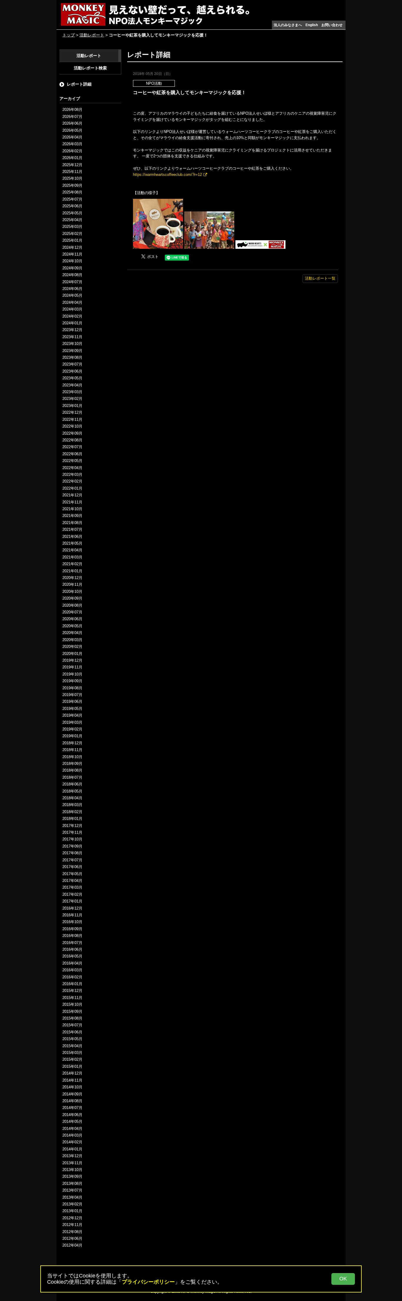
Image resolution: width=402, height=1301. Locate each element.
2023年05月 (72, 378)
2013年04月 (72, 1197)
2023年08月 (72, 357)
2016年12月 (72, 908)
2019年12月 (72, 660)
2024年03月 (72, 309)
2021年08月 (72, 523)
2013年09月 (72, 1176)
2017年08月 (72, 853)
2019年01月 (72, 736)
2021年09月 (72, 515)
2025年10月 (72, 178)
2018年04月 (72, 798)
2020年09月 (72, 598)
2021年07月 (72, 529)
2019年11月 (72, 667)
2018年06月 (72, 784)
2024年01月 (72, 323)
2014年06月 (72, 1114)
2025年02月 (72, 233)
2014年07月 (72, 1107)
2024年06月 (72, 288)
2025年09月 (72, 185)
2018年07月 (72, 777)
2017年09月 (72, 846)
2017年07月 (72, 860)
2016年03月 (72, 970)
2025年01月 (72, 240)
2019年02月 (72, 729)
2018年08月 (72, 770)
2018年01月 (72, 818)
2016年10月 (72, 922)
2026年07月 (72, 116)
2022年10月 (72, 426)
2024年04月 (72, 302)
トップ (68, 35)
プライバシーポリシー (148, 1282)
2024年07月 (72, 282)
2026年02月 (72, 151)
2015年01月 (72, 1066)
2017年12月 (72, 825)
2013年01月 (72, 1211)
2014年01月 (72, 1149)
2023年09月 (72, 350)
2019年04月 (72, 715)
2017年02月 (72, 894)
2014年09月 (72, 1094)
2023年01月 (72, 405)
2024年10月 (72, 261)
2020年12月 (72, 578)
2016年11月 (72, 915)
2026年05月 (72, 130)
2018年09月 (72, 763)
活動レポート (91, 35)
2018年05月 (72, 791)
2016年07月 (72, 942)
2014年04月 (72, 1128)
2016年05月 (72, 956)
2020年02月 (72, 646)
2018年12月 (72, 743)
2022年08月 (72, 440)
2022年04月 (72, 468)
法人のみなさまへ (288, 25)
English (311, 25)
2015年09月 (72, 1011)
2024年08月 (72, 275)
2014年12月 (72, 1073)
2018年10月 (72, 757)
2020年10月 (72, 591)
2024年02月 (72, 316)
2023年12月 (72, 330)
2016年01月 (72, 984)
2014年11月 (72, 1080)
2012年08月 (72, 1232)
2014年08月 (72, 1101)
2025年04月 (72, 220)
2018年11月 (72, 750)
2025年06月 (72, 206)
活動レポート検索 (90, 68)
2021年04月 (72, 550)
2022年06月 (72, 454)
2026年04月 (72, 137)
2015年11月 (72, 997)
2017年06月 (72, 867)
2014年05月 (72, 1121)
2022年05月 (72, 460)
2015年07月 (72, 1025)
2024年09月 (72, 268)
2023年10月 (72, 343)
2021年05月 (72, 543)
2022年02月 (72, 481)
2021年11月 (72, 502)
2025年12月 (72, 165)
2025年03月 (72, 226)
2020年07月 (72, 612)
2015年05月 (72, 1039)
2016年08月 (72, 935)
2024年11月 (72, 254)
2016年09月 (72, 929)
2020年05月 (72, 626)
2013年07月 (72, 1190)
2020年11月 (72, 584)
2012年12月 (72, 1218)
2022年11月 (72, 419)
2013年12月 (72, 1156)
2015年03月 (72, 1052)
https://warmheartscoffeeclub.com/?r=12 (167, 174)
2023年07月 (72, 364)
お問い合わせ (332, 25)
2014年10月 (72, 1087)
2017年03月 (72, 887)
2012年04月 (72, 1245)
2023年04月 (72, 385)
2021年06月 (72, 536)
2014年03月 (72, 1135)
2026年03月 (72, 144)
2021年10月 (72, 509)
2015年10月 (72, 1004)
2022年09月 (72, 433)
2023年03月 (72, 392)
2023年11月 (72, 337)
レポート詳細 (79, 84)
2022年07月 (72, 447)
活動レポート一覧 (320, 278)
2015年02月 (72, 1059)
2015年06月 (72, 1032)
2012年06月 (72, 1238)
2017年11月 (72, 832)
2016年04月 (72, 963)
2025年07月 (72, 199)
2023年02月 (72, 398)
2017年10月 (72, 839)
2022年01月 (72, 488)
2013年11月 (72, 1163)
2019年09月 (72, 681)
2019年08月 (72, 688)
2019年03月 (72, 722)
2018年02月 (72, 812)
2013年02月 (72, 1204)
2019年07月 (72, 695)
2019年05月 (72, 708)
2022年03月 (72, 474)
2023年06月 (72, 371)
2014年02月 (72, 1142)
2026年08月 (72, 109)
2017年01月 (72, 901)
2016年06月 (72, 949)
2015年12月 (72, 990)
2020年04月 (72, 633)
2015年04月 (72, 1046)
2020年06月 (72, 619)
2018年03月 (72, 805)
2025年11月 (72, 171)
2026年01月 (72, 158)
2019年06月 (72, 701)
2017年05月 (72, 874)
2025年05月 (72, 213)
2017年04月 (72, 880)
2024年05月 (72, 295)
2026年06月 (72, 123)
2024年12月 (72, 247)
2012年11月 (72, 1224)
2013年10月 (72, 1169)
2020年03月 (72, 640)
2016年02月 (72, 977)
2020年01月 (72, 653)
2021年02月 (72, 564)
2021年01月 (72, 571)
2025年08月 (72, 192)
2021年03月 (72, 557)
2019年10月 (72, 674)
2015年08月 (72, 1018)
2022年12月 (72, 412)
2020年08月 (72, 605)
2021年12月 (72, 495)
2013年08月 (72, 1183)
